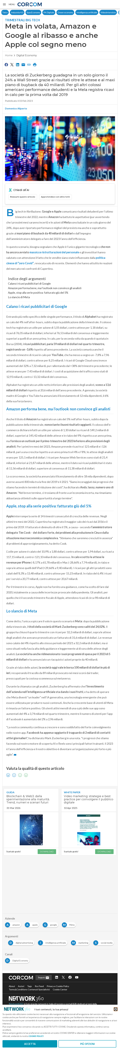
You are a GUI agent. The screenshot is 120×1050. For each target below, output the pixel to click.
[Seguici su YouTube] (77, 977)
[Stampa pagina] (34, 64)
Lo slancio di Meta (19, 297)
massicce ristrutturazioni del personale (54, 252)
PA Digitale (40, 12)
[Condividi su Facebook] (6, 64)
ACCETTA (30, 1044)
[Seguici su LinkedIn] (56, 977)
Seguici (41, 977)
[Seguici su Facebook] (70, 977)
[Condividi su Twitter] (11, 64)
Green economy (56, 12)
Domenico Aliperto (16, 108)
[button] (9, 4)
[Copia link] (29, 64)
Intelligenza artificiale (78, 12)
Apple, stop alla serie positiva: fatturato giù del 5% (38, 292)
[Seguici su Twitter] (63, 977)
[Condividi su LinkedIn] (17, 64)
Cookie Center (60, 989)
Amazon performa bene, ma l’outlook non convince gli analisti (44, 288)
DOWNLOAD (47, 851)
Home (9, 55)
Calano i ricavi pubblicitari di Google (29, 283)
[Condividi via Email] (23, 64)
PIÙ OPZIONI (87, 1044)
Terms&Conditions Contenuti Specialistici (29, 989)
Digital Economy (26, 55)
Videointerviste (99, 12)
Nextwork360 (16, 1003)
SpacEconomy (24, 12)
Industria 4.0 (8, 12)
